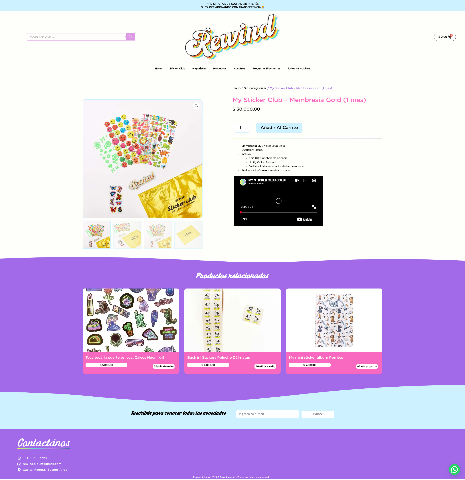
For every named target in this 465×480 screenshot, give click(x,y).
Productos (219, 68)
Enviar (318, 414)
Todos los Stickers (299, 68)
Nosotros (239, 68)
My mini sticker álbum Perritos (316, 357)
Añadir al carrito (279, 128)
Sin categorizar (255, 88)
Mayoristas (199, 68)
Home (158, 68)
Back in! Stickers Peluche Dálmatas (218, 357)
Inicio (236, 88)
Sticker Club (177, 68)
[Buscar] (130, 37)
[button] (196, 105)
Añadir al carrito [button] (164, 366)
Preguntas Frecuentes (266, 68)
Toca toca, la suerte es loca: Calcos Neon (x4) (125, 357)
